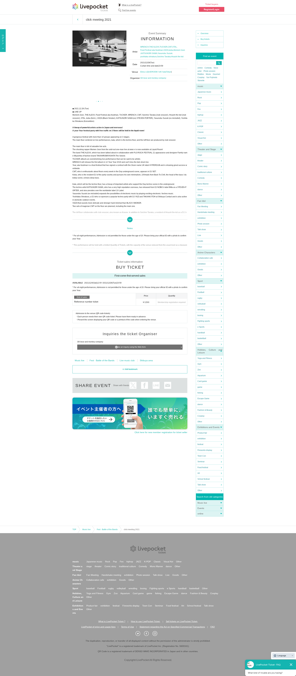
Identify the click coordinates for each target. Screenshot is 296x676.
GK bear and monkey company (153, 78)
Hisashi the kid (177, 57)
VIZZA (166, 50)
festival (200, 444)
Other (199, 144)
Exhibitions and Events (208, 427)
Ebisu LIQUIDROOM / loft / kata (153, 72)
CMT (170, 47)
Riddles (200, 74)
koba (171, 50)
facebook (144, 385)
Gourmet (216, 74)
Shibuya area (146, 360)
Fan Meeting (202, 206)
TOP (74, 529)
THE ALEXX (154, 47)
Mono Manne (203, 184)
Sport (200, 281)
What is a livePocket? (131, 5)
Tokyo (168, 72)
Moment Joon (179, 50)
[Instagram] (156, 633)
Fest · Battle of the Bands (102, 360)
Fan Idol (201, 201)
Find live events (129, 10)
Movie (208, 74)
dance (200, 189)
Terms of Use (127, 627)
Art (198, 473)
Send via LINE (156, 385)
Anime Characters (206, 252)
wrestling (201, 310)
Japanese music (204, 92)
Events (200, 508)
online (200, 68)
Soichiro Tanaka (164, 57)
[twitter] (140, 633)
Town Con (201, 456)
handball (201, 333)
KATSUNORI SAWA (149, 53)
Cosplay (200, 77)
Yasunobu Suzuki (165, 53)
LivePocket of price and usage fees (98, 627)
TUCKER (163, 47)
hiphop (200, 115)
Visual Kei (201, 138)
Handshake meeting (205, 212)
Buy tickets (205, 39)
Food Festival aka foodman (151, 50)
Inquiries (204, 45)
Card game (202, 381)
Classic (200, 132)
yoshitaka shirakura (148, 57)
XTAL (174, 47)
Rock (199, 98)
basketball (201, 338)
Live (199, 235)
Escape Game (203, 398)
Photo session (209, 71)
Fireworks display (204, 450)
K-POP (200, 126)
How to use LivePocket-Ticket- (145, 621)
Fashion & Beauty (204, 410)
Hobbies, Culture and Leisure (77, 597)
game (199, 387)
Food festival (202, 467)
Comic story (202, 166)
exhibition (201, 218)
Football (200, 292)
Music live (202, 503)
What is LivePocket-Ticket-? (111, 621)
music (200, 86)
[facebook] (148, 633)
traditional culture (204, 172)
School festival (203, 479)
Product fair (202, 433)
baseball (201, 286)
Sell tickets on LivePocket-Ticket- (182, 621)
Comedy (208, 68)
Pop (199, 103)
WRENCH (144, 47)
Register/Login (211, 9)
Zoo (199, 370)
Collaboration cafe (205, 258)
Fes (199, 109)
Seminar (201, 462)
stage (199, 155)
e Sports (200, 327)
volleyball (201, 304)
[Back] (77, 19)
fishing (200, 393)
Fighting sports (203, 321)
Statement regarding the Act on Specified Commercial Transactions (172, 627)
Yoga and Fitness (204, 358)
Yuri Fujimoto (211, 77)
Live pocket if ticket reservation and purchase (90, 7)
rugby (199, 298)
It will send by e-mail (167, 385)
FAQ (212, 627)
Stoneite (200, 80)
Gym (199, 364)
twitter (133, 385)
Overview (204, 33)
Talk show (201, 229)
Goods (200, 241)
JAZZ (199, 121)
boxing (200, 315)
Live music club (127, 360)
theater (200, 161)
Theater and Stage (206, 149)
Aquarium (201, 375)
